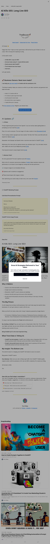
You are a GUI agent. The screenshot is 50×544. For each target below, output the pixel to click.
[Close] (39, 264)
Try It (27, 274)
